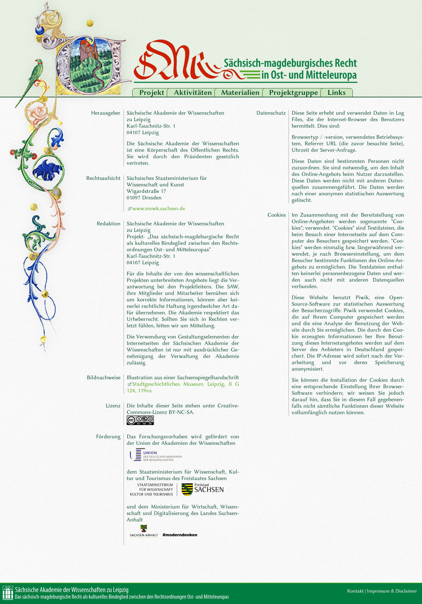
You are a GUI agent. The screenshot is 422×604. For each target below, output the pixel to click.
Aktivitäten (193, 92)
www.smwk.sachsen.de (158, 208)
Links (336, 92)
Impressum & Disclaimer (392, 591)
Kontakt (355, 591)
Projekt (151, 92)
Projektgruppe (293, 92)
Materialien (240, 92)
